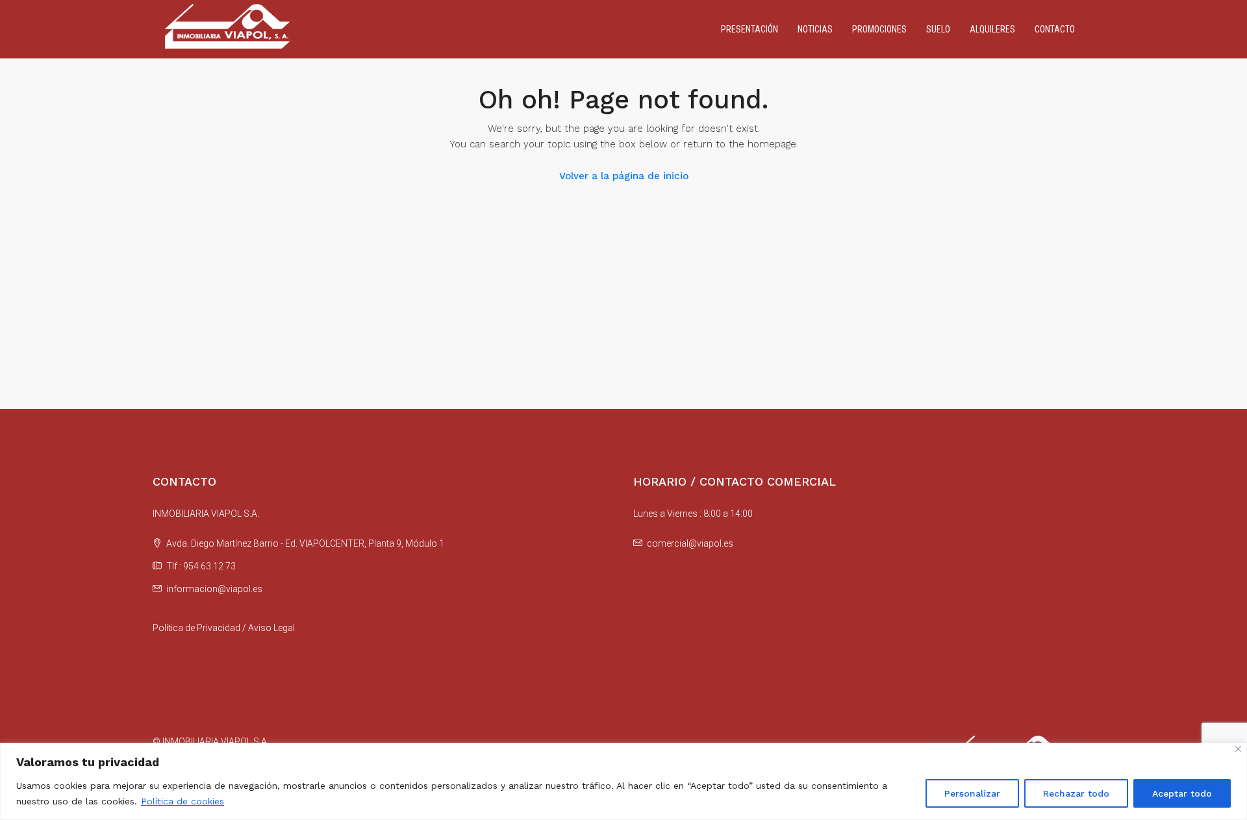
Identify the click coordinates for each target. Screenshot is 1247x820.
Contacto (1055, 29)
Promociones (879, 29)
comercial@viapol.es (690, 543)
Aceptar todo (1182, 793)
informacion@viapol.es (214, 589)
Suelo (938, 29)
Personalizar (972, 793)
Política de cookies (182, 801)
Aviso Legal (271, 628)
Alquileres (992, 29)
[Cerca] (1238, 749)
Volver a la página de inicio (623, 176)
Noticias (815, 29)
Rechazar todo (1076, 793)
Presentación (749, 29)
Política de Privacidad (196, 628)
